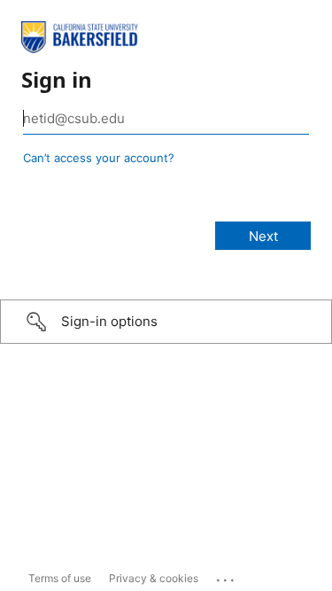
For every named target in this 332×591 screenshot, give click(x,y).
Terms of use (59, 578)
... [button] (226, 576)
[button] (166, 321)
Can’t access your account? (98, 158)
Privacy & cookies (153, 578)
